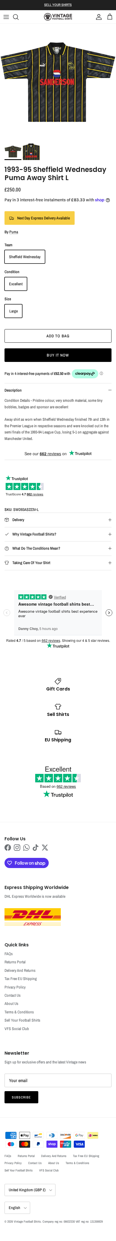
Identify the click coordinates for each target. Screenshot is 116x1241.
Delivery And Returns (20, 970)
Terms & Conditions (19, 1012)
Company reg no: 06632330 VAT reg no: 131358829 (73, 1221)
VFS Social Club (17, 1028)
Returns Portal (15, 961)
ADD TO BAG (58, 335)
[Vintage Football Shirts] (58, 17)
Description (13, 390)
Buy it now (58, 355)
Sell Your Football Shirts (22, 1020)
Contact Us (13, 995)
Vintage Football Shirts (27, 1221)
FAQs (9, 953)
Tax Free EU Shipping (21, 978)
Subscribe (21, 1097)
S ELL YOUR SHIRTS (58, 5)
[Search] (18, 17)
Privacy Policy (15, 987)
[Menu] (6, 17)
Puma (13, 231)
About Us (11, 1003)
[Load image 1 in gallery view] (58, 82)
